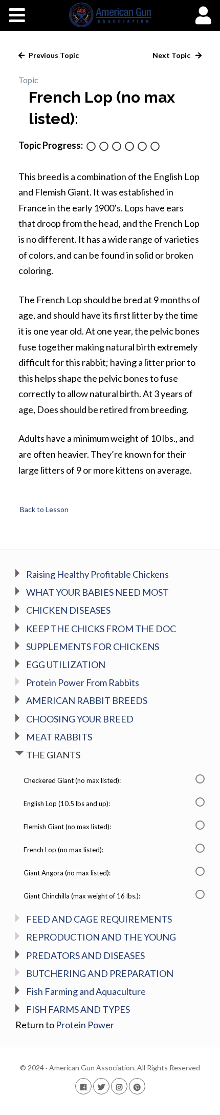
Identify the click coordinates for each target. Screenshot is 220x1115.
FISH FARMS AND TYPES (78, 1009)
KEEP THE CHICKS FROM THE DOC (101, 628)
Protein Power (85, 1024)
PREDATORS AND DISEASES (85, 955)
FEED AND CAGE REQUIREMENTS (99, 919)
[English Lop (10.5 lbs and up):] (103, 147)
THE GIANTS (53, 754)
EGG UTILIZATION (65, 664)
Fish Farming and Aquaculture (86, 991)
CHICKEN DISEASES (68, 610)
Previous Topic (53, 55)
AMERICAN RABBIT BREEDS (86, 700)
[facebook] (83, 1086)
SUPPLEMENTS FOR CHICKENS (92, 646)
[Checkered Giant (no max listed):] (91, 147)
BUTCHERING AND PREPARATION (99, 973)
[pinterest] (137, 1086)
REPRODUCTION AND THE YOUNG (101, 937)
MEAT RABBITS (59, 736)
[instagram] (119, 1086)
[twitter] (101, 1086)
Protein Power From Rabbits (82, 682)
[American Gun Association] (110, 15)
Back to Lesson (43, 509)
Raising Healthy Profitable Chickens (97, 574)
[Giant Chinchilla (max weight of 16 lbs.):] (155, 147)
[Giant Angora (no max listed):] (142, 147)
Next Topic (172, 55)
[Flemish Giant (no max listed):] (116, 147)
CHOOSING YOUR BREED (80, 719)
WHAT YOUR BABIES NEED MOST (97, 592)
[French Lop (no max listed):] (129, 147)
